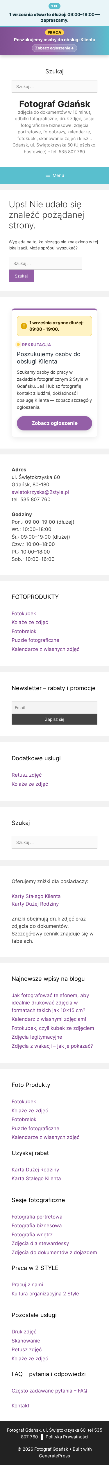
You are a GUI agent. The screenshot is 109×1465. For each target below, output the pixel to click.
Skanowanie (26, 1341)
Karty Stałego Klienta (36, 896)
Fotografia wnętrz (32, 1235)
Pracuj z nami (27, 1285)
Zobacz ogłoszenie (55, 423)
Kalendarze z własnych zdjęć (45, 649)
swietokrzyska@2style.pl (40, 492)
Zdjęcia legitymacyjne (37, 1037)
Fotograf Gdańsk (54, 104)
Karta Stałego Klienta (36, 1178)
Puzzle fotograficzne (35, 640)
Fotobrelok (24, 631)
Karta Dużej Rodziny (35, 1170)
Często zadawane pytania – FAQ (49, 1391)
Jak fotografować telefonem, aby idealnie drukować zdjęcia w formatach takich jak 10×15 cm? (50, 1002)
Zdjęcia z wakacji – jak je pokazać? (52, 1046)
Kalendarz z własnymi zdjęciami (49, 1019)
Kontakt (20, 1406)
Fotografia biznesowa (37, 1225)
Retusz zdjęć (27, 775)
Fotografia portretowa (37, 1217)
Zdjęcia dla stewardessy (40, 1243)
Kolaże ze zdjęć (30, 622)
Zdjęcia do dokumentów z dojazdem (54, 1252)
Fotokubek (24, 613)
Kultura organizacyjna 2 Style (45, 1294)
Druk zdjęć (24, 1332)
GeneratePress (54, 1456)
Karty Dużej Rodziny (35, 904)
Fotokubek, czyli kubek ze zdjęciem (53, 1028)
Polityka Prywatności (67, 1437)
